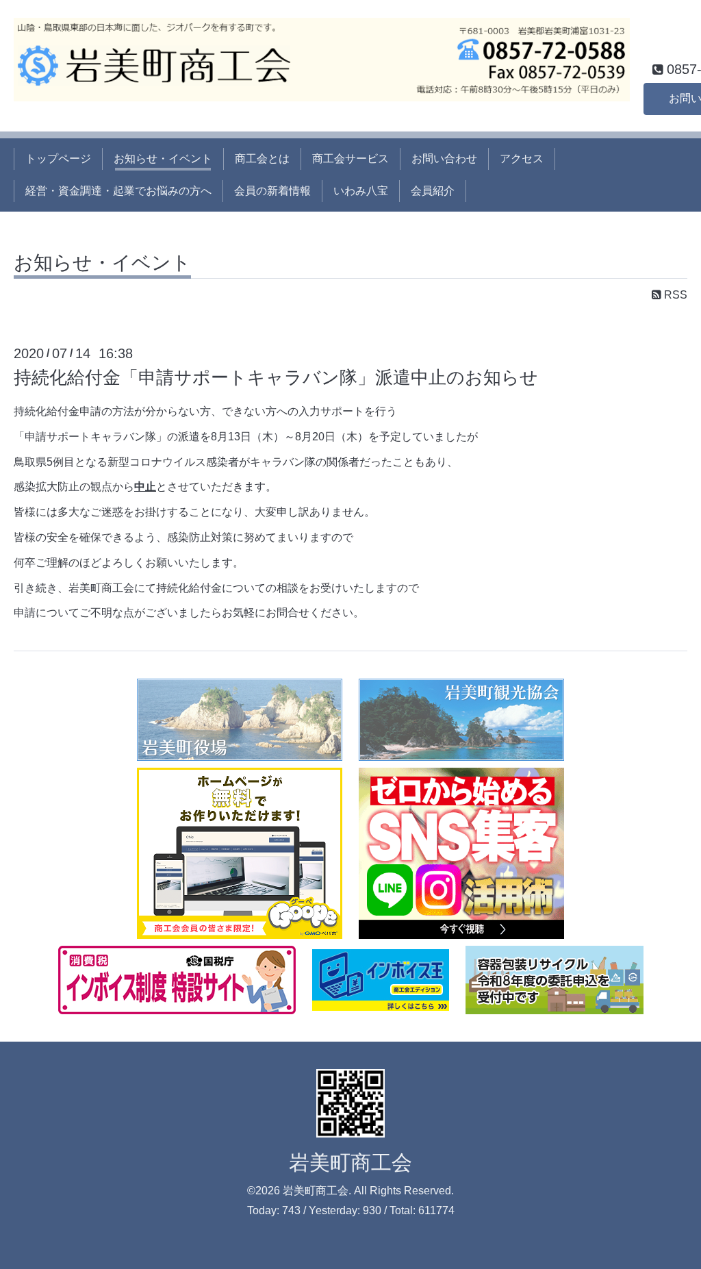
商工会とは (262, 158)
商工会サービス (350, 158)
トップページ (58, 158)
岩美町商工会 (350, 1162)
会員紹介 (433, 191)
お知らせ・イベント (163, 158)
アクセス (522, 158)
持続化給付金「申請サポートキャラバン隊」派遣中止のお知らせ (276, 377)
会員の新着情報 (272, 191)
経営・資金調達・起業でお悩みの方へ (118, 191)
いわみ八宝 (360, 191)
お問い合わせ (444, 158)
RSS (674, 295)
